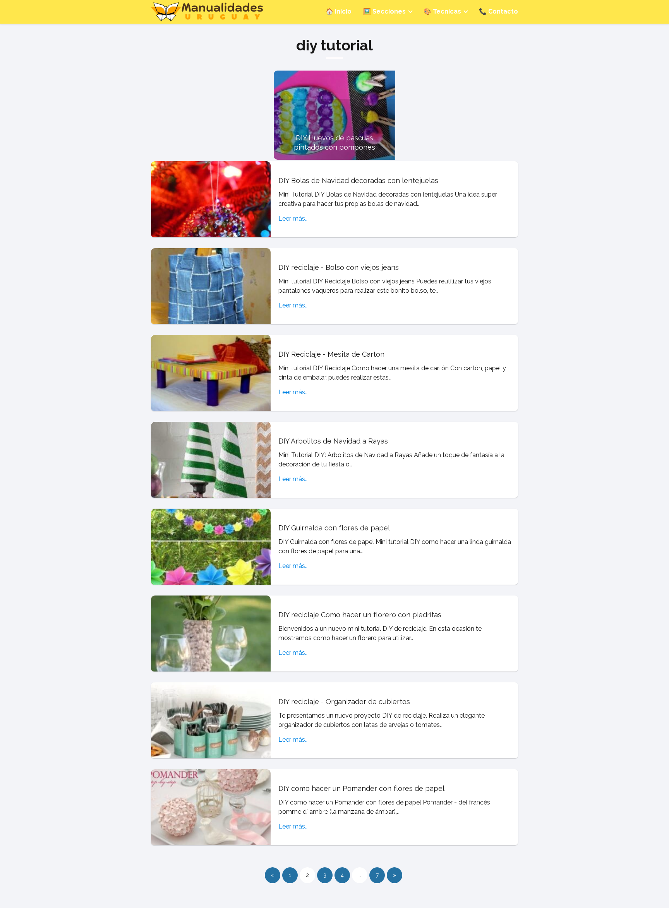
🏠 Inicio (339, 11)
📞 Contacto (498, 11)
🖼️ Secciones (384, 11)
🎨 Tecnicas (442, 11)
